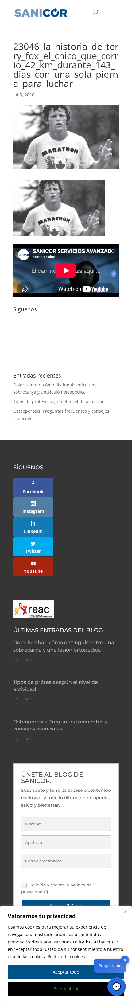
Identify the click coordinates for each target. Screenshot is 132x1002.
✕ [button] (125, 960)
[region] (66, 954)
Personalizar (66, 989)
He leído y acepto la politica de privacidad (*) (56, 888)
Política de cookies (66, 956)
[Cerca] (125, 911)
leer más (22, 659)
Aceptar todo (66, 972)
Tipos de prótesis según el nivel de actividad (59, 401)
